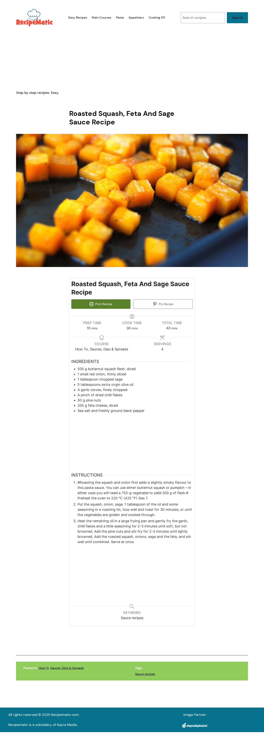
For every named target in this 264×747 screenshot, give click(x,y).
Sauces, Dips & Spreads (67, 668)
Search (237, 17)
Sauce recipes (145, 674)
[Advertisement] (132, 58)
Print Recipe (103, 304)
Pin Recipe (165, 304)
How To (44, 668)
